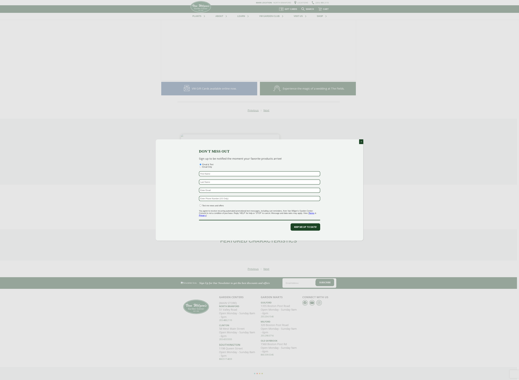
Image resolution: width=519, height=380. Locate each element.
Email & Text (207, 164)
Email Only (207, 167)
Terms (311, 213)
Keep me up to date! (305, 227)
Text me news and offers (213, 205)
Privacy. (202, 215)
